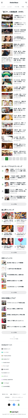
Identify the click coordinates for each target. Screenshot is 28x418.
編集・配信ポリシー (15, 394)
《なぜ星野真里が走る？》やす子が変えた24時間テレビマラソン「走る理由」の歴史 (20, 39)
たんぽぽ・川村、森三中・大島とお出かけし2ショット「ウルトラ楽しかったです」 (20, 139)
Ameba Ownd (6, 362)
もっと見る (14, 204)
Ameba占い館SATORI (8, 379)
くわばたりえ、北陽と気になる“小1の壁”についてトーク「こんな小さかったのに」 (20, 104)
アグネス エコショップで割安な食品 (16, 302)
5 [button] (21, 159)
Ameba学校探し (6, 386)
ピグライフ (5, 376)
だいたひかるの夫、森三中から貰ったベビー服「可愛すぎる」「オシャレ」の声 (20, 75)
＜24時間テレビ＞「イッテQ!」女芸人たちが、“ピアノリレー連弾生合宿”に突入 (20, 25)
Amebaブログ (6, 359)
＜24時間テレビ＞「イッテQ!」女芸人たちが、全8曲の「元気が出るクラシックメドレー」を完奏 (20, 18)
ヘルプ (24, 394)
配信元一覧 (5, 394)
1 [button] (6, 159)
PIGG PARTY (6, 369)
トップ (3, 6)
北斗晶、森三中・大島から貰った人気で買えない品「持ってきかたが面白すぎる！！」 (20, 54)
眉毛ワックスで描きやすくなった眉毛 (16, 326)
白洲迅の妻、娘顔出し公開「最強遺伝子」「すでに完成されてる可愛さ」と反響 (8, 248)
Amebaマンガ (6, 372)
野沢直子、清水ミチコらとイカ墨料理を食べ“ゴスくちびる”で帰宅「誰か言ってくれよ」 (20, 146)
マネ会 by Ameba (7, 355)
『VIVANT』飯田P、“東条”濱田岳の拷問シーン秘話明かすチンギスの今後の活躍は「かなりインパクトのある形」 (18, 178)
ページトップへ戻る (14, 338)
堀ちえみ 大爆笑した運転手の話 (15, 308)
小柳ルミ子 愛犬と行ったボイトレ (15, 320)
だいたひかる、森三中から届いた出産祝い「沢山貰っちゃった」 (20, 81)
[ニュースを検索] (26, 2)
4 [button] (17, 159)
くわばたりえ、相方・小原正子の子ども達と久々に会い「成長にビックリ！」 (20, 125)
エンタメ (9, 6)
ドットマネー (6, 352)
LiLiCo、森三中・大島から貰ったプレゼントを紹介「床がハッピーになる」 (20, 118)
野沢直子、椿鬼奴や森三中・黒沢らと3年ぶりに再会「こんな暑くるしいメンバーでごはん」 (20, 68)
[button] (24, 158)
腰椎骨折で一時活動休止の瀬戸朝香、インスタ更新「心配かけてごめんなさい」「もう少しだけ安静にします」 (18, 185)
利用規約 (7, 397)
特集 (23, 6)
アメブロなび (6, 383)
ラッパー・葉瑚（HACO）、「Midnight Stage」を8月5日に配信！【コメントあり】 (18, 191)
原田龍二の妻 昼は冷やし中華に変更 (16, 314)
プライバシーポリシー (17, 397)
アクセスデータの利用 (14, 400)
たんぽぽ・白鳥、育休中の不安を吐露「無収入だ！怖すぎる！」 (20, 88)
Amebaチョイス (6, 349)
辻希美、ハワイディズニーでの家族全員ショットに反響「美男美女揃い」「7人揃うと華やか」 (18, 171)
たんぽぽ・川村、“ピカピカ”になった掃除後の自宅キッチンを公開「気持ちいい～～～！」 (20, 96)
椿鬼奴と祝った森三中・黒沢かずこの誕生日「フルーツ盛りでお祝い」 (20, 45)
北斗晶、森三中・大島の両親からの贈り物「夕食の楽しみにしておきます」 (20, 111)
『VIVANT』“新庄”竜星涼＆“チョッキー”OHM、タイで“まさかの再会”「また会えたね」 (8, 222)
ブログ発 (17, 6)
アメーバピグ (6, 366)
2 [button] (10, 159)
